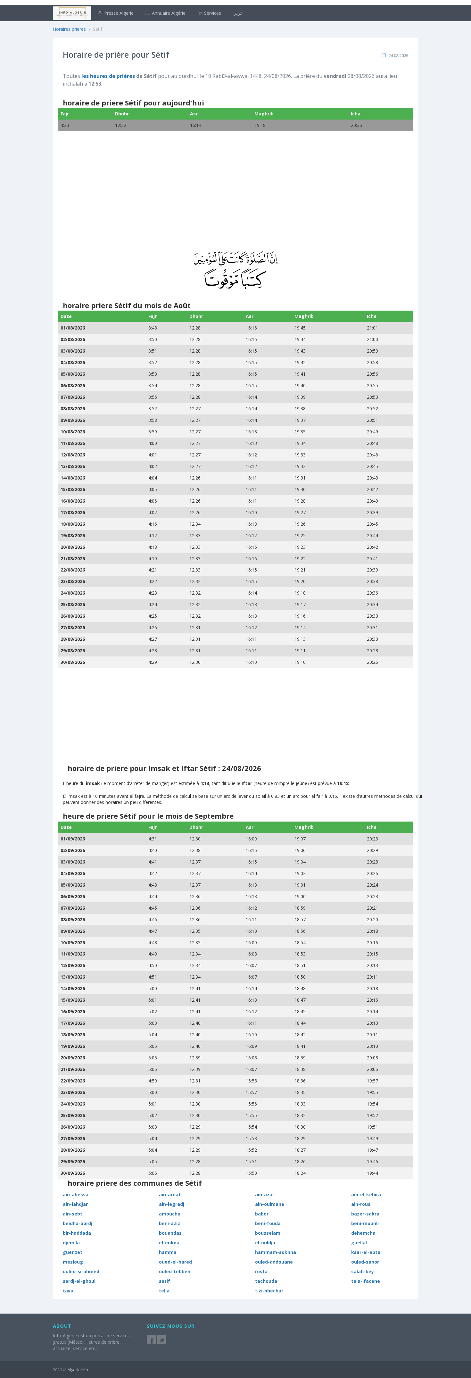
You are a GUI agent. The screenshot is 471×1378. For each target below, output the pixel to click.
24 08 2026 (398, 55)
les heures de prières (108, 75)
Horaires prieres (69, 29)
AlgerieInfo (78, 1370)
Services (212, 13)
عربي (238, 13)
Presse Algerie (118, 13)
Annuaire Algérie (168, 13)
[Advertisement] (235, 195)
